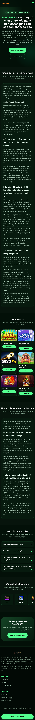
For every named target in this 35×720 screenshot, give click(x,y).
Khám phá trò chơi (17, 56)
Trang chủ (4, 679)
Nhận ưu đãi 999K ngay (17, 635)
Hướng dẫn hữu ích (7, 695)
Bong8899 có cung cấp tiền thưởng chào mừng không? (16, 559)
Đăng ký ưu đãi (6, 700)
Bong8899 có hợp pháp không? (13, 544)
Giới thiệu (4, 682)
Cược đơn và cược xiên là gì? (12, 551)
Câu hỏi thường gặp (7, 698)
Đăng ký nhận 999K (17, 50)
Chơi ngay (9, 346)
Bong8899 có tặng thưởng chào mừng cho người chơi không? (17, 568)
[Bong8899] (5, 3)
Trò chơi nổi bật (6, 685)
